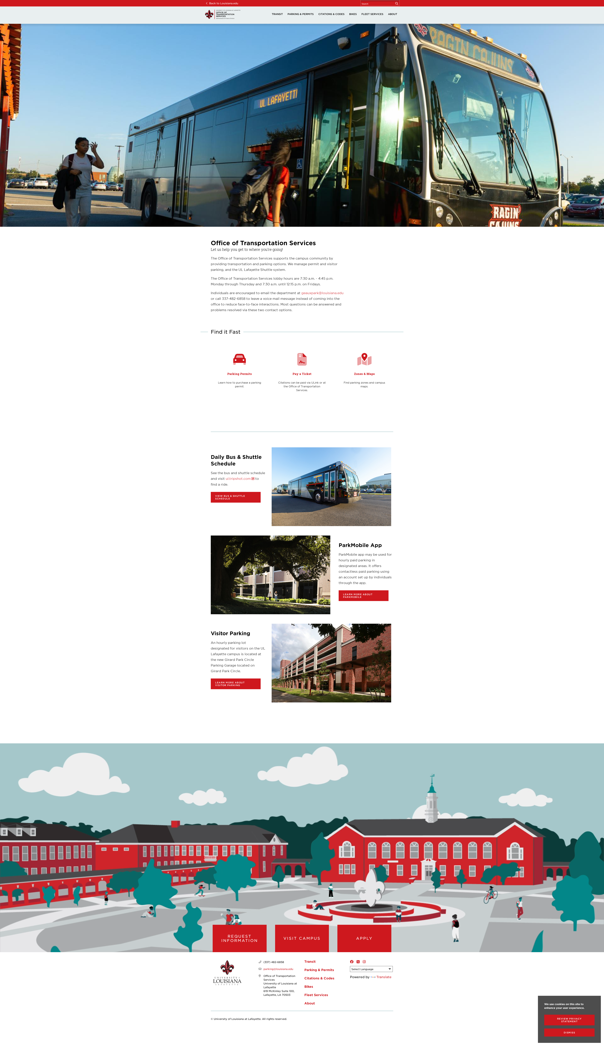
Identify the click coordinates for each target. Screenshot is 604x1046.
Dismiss (569, 1032)
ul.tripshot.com (238, 478)
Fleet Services (372, 13)
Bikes (353, 13)
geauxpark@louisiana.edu (322, 293)
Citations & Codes (331, 13)
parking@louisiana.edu (278, 968)
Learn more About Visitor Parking (230, 684)
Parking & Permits (301, 13)
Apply (364, 938)
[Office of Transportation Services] (222, 14)
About (392, 13)
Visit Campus (302, 938)
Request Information (239, 938)
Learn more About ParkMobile (357, 595)
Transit (277, 13)
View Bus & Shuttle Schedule (230, 497)
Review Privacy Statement (569, 1020)
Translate (383, 977)
